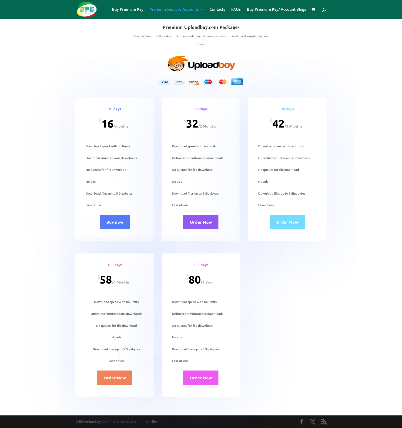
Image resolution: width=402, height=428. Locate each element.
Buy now (114, 222)
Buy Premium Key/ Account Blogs (276, 10)
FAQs (236, 10)
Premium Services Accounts (174, 10)
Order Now (201, 222)
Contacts (217, 10)
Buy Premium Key (128, 10)
